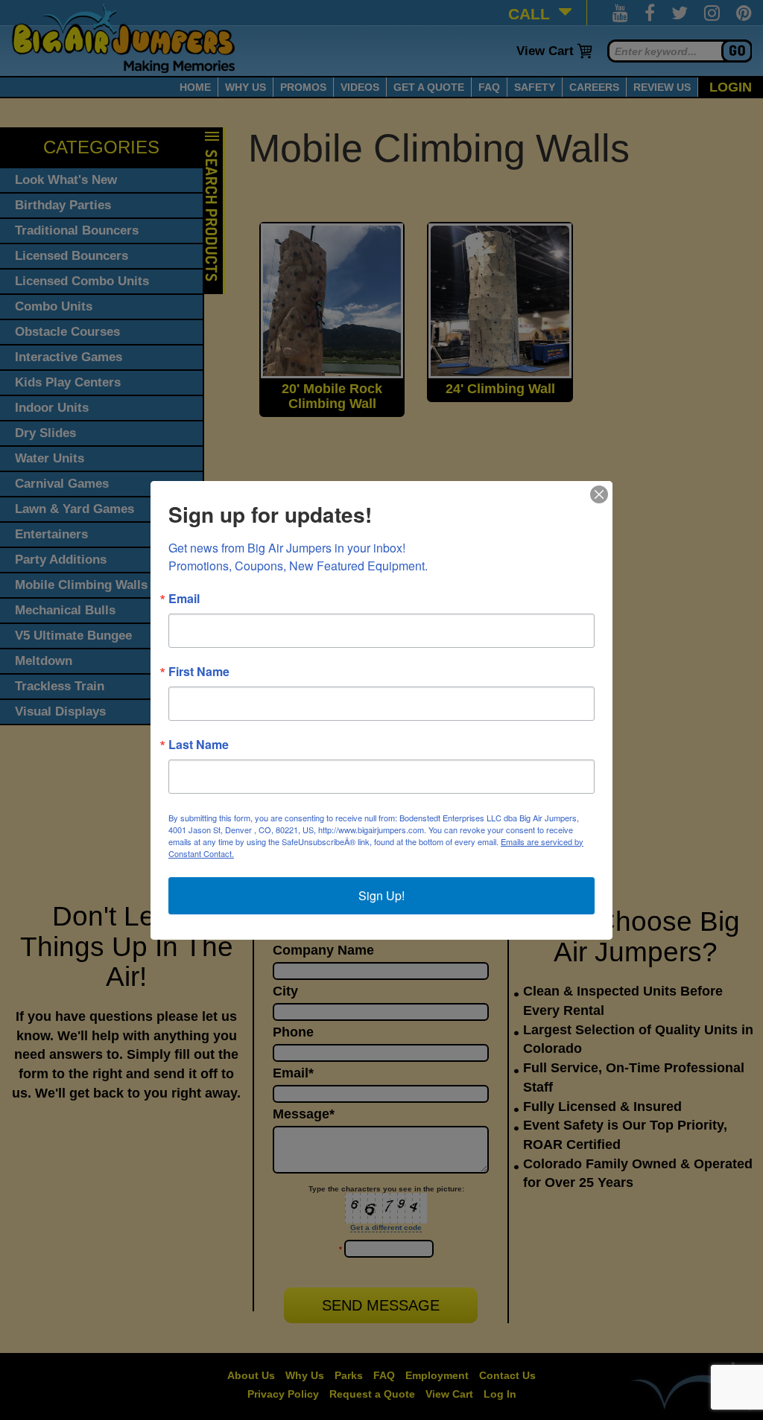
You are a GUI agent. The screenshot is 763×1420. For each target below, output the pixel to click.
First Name (198, 672)
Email (184, 599)
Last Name (198, 745)
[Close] (599, 494)
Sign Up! (381, 895)
